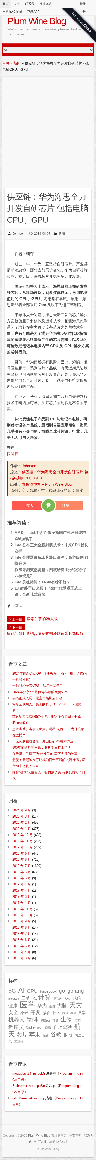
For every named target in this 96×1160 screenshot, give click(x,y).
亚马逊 (57, 998)
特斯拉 (45, 1020)
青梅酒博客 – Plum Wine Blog (47, 484)
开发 (35, 1012)
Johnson (19, 233)
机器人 (16, 1020)
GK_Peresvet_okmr (26, 1098)
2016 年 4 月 (21, 952)
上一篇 (17, 619)
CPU (18, 605)
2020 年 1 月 (21, 829)
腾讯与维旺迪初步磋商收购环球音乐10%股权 (45, 633)
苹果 (34, 1034)
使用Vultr (40, 1142)
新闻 (17, 63)
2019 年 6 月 (21, 872)
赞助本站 (45, 4)
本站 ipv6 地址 (12, 11)
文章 (17, 4)
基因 (52, 1006)
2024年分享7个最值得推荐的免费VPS (40, 692)
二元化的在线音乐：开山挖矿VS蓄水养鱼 (42, 741)
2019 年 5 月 (21, 878)
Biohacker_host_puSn (28, 1086)
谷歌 (56, 1034)
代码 (77, 998)
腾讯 (48, 1028)
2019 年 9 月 (21, 853)
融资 (45, 1035)
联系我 (29, 4)
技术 (56, 1013)
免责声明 (75, 1135)
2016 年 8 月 (21, 927)
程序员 (16, 1027)
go (62, 991)
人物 (67, 998)
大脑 (62, 1005)
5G (12, 990)
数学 (82, 1013)
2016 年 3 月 (21, 958)
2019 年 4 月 (21, 884)
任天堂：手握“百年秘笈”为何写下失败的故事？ (46, 754)
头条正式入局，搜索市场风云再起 (37, 698)
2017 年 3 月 (21, 897)
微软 (46, 1013)
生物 (66, 1019)
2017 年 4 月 (21, 890)
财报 (68, 1034)
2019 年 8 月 (21, 860)
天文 (75, 1005)
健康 (13, 1005)
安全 (13, 1012)
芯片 (22, 1034)
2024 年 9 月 (21, 810)
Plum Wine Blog (36, 21)
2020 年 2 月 (21, 822)
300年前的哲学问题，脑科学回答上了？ (41, 747)
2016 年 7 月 (21, 934)
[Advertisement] (48, 127)
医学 (27, 1004)
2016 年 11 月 (22, 909)
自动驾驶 (63, 1027)
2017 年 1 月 (21, 903)
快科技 (12, 453)
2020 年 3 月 (21, 816)
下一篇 (17, 627)
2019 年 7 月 (21, 866)
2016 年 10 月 (22, 915)
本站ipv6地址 (58, 1142)
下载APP (33, 11)
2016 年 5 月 (21, 946)
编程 (30, 1027)
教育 (73, 1013)
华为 (42, 1005)
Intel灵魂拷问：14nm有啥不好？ (42, 582)
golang (75, 991)
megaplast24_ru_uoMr (28, 1073)
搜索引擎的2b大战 (42, 619)
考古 (40, 1027)
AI (21, 990)
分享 (65, 505)
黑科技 (18, 1042)
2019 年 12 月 (22, 835)
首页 (6, 4)
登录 (82, 4)
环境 (55, 1020)
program (13, 998)
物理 (33, 1019)
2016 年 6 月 (21, 940)
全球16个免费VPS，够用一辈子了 (37, 686)
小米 (24, 1013)
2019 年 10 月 (22, 847)
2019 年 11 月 (22, 841)
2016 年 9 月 (21, 921)
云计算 (41, 997)
